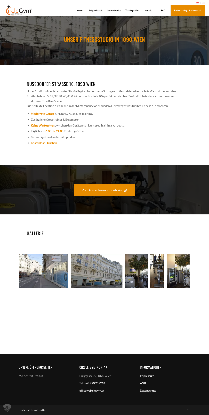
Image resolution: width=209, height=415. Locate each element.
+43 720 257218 (94, 383)
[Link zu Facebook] (187, 409)
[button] (7, 408)
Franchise (42, 410)
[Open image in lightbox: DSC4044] (161, 285)
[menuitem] (197, 3)
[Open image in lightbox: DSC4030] (119, 285)
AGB (143, 383)
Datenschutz (148, 390)
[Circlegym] (19, 10)
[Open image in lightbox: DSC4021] (65, 285)
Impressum (147, 376)
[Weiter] (183, 271)
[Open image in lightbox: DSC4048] (144, 285)
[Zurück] (26, 271)
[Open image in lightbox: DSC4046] (186, 285)
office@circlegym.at (91, 390)
